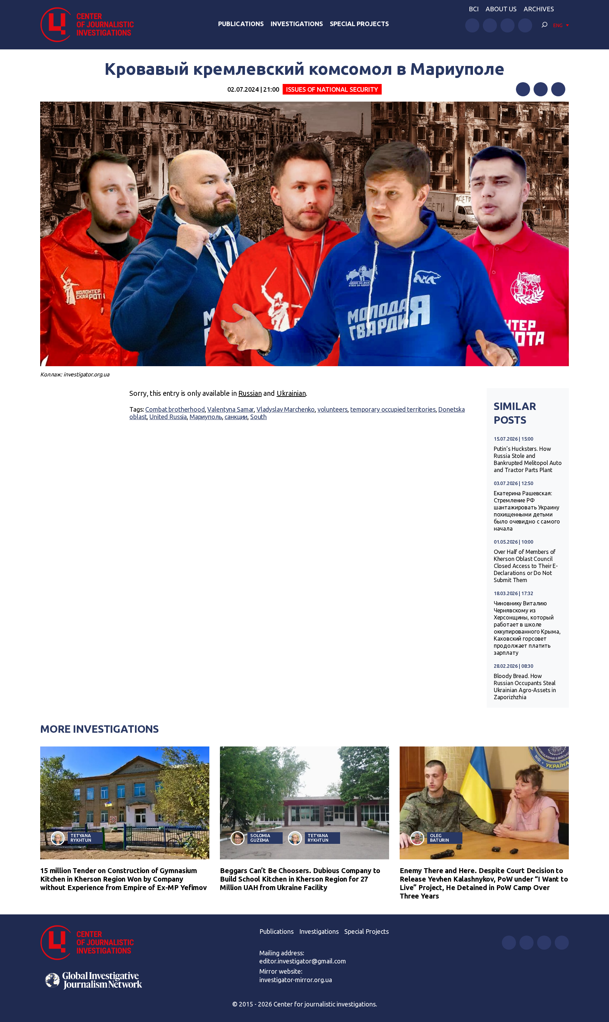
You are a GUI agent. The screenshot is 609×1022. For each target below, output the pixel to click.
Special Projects (359, 23)
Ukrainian (291, 393)
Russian (250, 393)
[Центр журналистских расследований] (91, 24)
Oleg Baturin (439, 837)
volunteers (333, 409)
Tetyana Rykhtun (80, 837)
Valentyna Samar (230, 409)
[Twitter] (541, 89)
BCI (474, 8)
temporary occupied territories (393, 409)
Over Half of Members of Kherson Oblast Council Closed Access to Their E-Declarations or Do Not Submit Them (526, 566)
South (258, 416)
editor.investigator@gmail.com (302, 960)
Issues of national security (332, 89)
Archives (539, 8)
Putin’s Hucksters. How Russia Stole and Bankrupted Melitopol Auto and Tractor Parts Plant (528, 459)
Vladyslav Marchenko (286, 409)
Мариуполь (206, 416)
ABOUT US (501, 8)
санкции (235, 416)
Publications (241, 23)
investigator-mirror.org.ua (295, 979)
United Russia (168, 416)
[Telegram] (558, 89)
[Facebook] (523, 89)
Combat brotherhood (174, 409)
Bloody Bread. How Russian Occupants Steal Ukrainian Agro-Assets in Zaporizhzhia (525, 686)
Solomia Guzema (260, 837)
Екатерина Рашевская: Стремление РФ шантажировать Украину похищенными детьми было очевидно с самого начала (527, 511)
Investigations (297, 23)
